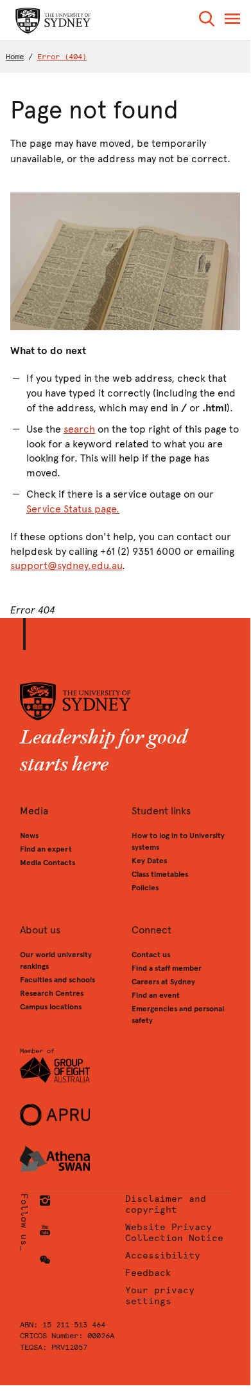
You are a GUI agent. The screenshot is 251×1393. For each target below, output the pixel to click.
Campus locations (51, 1006)
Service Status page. (72, 509)
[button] (206, 21)
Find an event (156, 995)
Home (15, 56)
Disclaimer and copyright (165, 1204)
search (79, 429)
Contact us (151, 954)
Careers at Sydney (163, 981)
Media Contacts (47, 862)
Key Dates (149, 860)
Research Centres (51, 993)
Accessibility (162, 1255)
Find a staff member (167, 968)
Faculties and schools (57, 979)
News (29, 835)
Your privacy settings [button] (160, 1296)
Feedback (148, 1272)
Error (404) (62, 56)
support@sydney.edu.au (66, 565)
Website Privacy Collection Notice (174, 1233)
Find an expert (46, 849)
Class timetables (160, 874)
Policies (145, 887)
